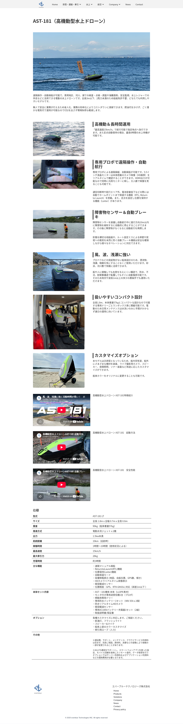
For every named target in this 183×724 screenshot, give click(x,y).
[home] (41, 4)
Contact (139, 4)
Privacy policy (120, 709)
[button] (72, 4)
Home (55, 4)
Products (117, 694)
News (128, 4)
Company (118, 700)
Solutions (118, 697)
